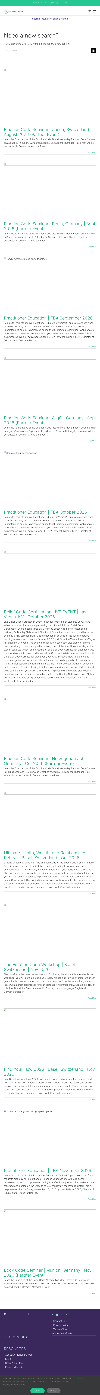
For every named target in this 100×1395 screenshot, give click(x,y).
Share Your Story (14, 1363)
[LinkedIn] (27, 1337)
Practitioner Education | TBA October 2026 (50, 480)
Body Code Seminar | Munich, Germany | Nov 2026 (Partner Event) (50, 1238)
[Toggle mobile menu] (94, 11)
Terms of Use (60, 1329)
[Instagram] (14, 1337)
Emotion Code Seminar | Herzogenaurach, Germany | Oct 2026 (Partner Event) (50, 726)
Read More (92, 152)
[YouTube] (23, 1337)
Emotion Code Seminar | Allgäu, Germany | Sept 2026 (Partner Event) (50, 386)
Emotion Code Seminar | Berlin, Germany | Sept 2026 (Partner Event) (50, 192)
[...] (39, 681)
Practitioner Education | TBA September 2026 (50, 286)
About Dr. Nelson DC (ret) (19, 1354)
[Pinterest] (18, 1337)
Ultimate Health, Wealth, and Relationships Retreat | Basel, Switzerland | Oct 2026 (50, 821)
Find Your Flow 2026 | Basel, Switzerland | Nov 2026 (50, 1037)
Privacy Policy (60, 1325)
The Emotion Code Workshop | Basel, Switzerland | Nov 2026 (50, 932)
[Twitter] (9, 1337)
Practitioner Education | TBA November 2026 (50, 1138)
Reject (54, 1390)
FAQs (8, 1359)
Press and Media (14, 1367)
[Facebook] (5, 1337)
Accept (37, 1390)
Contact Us (59, 1321)
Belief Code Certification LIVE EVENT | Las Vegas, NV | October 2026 (50, 580)
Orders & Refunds (62, 1333)
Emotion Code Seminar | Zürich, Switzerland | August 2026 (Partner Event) (50, 97)
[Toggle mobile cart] (89, 11)
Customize (81, 1378)
